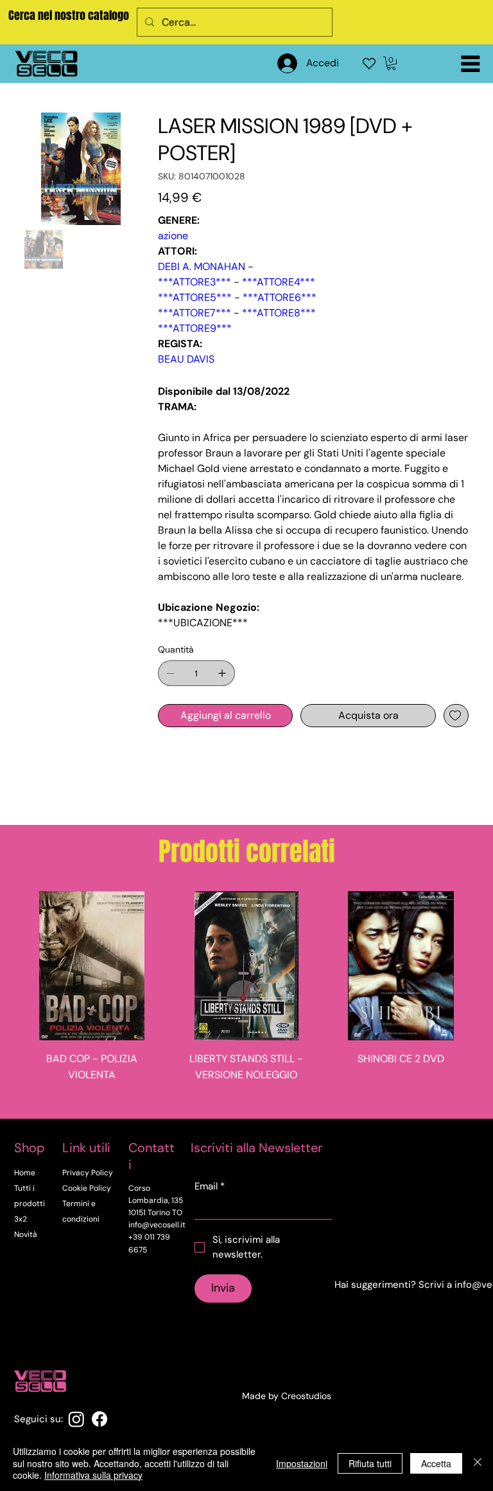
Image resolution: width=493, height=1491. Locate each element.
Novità (25, 1234)
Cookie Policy (86, 1188)
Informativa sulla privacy (93, 1474)
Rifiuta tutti (370, 1463)
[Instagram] (76, 1419)
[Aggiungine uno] (222, 673)
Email (210, 1186)
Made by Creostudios (286, 1396)
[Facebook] (99, 1419)
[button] (391, 63)
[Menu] (470, 63)
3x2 (20, 1219)
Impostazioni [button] (301, 1463)
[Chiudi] (477, 1463)
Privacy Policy (87, 1173)
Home (24, 1173)
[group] (246, 999)
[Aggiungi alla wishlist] (456, 715)
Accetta (436, 1463)
